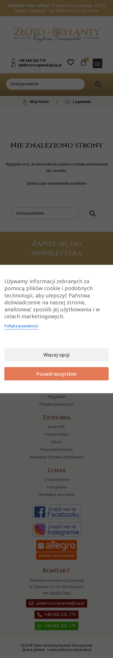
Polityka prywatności (21, 325)
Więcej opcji (56, 354)
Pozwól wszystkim (57, 373)
